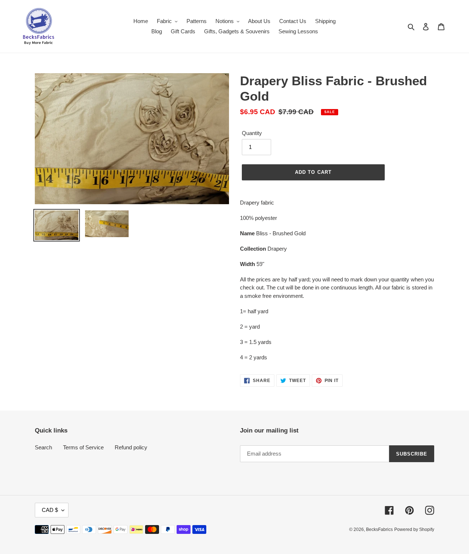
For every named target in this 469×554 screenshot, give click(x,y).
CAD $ (50, 510)
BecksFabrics (379, 529)
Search (43, 447)
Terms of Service (83, 447)
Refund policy (131, 447)
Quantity (252, 133)
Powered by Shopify (414, 529)
